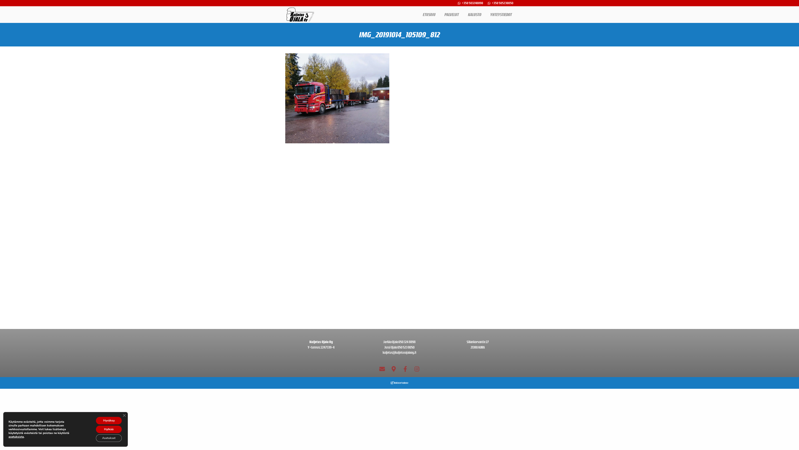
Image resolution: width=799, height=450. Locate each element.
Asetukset (108, 438)
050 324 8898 (407, 342)
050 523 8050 (405, 347)
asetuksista (16, 437)
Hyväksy (109, 420)
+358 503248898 (473, 3)
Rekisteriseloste (400, 382)
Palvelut (451, 14)
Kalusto (474, 14)
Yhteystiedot (501, 14)
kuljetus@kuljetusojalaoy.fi (399, 352)
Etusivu (429, 14)
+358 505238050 (502, 3)
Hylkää (109, 429)
